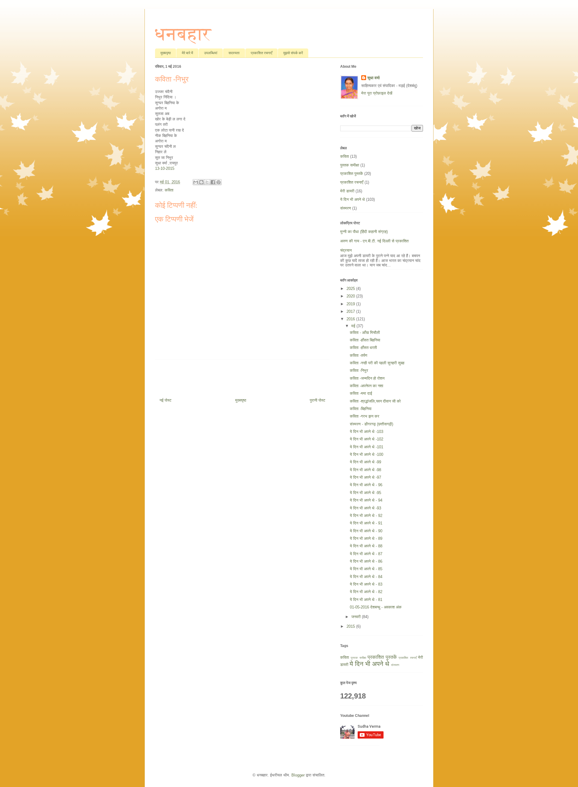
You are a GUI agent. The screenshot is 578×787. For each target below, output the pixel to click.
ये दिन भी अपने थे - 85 (366, 569)
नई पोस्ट (165, 400)
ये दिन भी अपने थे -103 (366, 431)
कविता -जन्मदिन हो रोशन (367, 378)
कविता (169, 190)
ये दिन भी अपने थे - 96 (366, 485)
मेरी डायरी (347, 191)
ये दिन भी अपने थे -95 (365, 492)
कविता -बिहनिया (360, 408)
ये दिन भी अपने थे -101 (366, 447)
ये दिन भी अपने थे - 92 (366, 515)
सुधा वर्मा (373, 78)
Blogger (298, 775)
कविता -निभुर (359, 370)
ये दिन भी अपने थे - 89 (366, 538)
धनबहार (183, 34)
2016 (351, 319)
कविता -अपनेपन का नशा (366, 386)
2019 (351, 304)
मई (353, 326)
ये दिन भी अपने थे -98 (365, 470)
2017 (351, 311)
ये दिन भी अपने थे (352, 199)
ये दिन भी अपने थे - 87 (366, 554)
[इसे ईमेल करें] (196, 182)
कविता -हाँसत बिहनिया (365, 340)
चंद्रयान (346, 250)
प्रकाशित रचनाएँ (261, 53)
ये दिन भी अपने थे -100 (366, 454)
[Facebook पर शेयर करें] (213, 182)
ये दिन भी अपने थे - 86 (366, 561)
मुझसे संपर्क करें (293, 53)
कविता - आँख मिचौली (365, 332)
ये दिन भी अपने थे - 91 (366, 523)
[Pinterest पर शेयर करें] (219, 182)
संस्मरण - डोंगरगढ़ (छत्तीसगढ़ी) (371, 424)
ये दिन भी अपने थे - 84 (366, 576)
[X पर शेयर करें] (207, 182)
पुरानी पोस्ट (317, 400)
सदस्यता (234, 53)
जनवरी (356, 616)
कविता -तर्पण (358, 355)
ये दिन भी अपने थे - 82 (366, 591)
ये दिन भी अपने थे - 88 (366, 546)
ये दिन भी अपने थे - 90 (366, 531)
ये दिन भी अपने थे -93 (365, 508)
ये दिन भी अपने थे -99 (365, 462)
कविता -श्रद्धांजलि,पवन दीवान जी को (375, 401)
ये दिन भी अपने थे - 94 (366, 500)
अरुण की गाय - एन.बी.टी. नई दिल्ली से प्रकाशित (374, 241)
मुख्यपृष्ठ (165, 53)
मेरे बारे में (187, 53)
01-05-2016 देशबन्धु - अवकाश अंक (376, 607)
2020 (351, 296)
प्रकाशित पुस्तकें (351, 173)
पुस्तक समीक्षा (349, 165)
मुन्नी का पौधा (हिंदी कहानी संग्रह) (364, 231)
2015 (351, 626)
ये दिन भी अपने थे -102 (366, 439)
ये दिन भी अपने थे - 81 (366, 599)
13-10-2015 (164, 168)
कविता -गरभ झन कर (364, 416)
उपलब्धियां (210, 53)
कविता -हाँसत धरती (363, 347)
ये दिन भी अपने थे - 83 (366, 584)
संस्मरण (345, 208)
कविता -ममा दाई (361, 393)
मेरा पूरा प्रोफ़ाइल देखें (376, 93)
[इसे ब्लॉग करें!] (201, 182)
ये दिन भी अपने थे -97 (365, 477)
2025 (351, 288)
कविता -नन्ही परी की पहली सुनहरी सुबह (377, 363)
